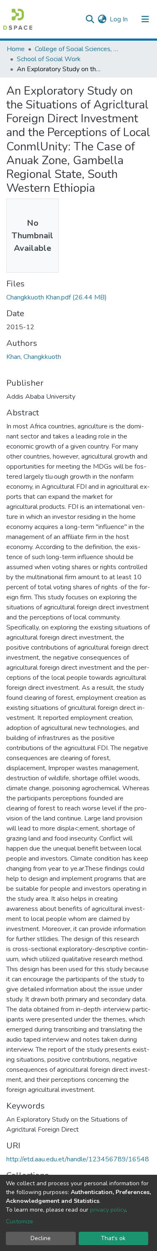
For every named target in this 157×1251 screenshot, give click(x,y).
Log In (119, 19)
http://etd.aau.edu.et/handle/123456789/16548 (77, 1159)
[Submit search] (90, 19)
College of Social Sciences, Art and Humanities (76, 49)
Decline (41, 1238)
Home (16, 49)
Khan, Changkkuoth (33, 356)
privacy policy (108, 1210)
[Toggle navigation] (145, 19)
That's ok (113, 1238)
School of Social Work (49, 59)
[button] (102, 19)
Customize (19, 1221)
